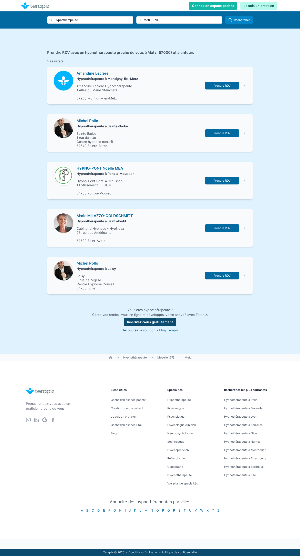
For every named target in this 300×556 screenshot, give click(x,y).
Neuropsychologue (180, 433)
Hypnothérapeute (135, 357)
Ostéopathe (175, 466)
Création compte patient (127, 408)
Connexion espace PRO (126, 425)
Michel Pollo (87, 121)
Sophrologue (175, 441)
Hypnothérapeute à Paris (240, 400)
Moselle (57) (165, 357)
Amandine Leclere (93, 73)
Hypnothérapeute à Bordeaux (244, 466)
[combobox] (90, 20)
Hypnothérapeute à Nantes (242, 441)
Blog (114, 433)
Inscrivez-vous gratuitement (150, 322)
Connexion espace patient (213, 6)
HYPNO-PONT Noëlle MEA (100, 168)
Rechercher (242, 20)
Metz (188, 357)
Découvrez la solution (138, 330)
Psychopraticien (178, 450)
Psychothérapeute (179, 475)
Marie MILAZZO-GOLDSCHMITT (105, 216)
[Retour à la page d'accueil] (111, 357)
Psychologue (175, 416)
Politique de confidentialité (179, 552)
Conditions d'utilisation (143, 552)
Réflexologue (176, 458)
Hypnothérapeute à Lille (240, 475)
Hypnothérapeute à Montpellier (245, 450)
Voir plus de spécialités (182, 483)
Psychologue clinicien (181, 425)
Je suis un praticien (259, 6)
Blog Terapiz (169, 330)
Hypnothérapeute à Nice (240, 433)
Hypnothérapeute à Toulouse (243, 425)
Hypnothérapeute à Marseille (243, 408)
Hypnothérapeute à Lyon (240, 416)
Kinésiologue (175, 408)
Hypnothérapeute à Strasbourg (245, 458)
